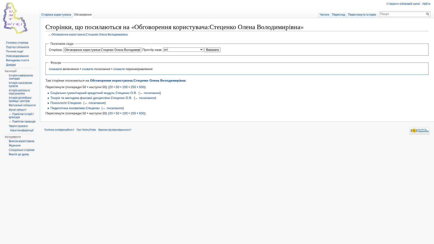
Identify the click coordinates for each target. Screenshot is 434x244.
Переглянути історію (362, 14)
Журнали (15, 145)
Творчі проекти (18, 126)
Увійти (426, 3)
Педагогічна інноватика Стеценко (75, 108)
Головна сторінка (17, 42)
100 (125, 87)
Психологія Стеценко (66, 103)
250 (133, 87)
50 (117, 87)
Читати (324, 14)
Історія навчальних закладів (21, 77)
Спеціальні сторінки (22, 150)
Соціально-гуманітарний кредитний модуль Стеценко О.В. (93, 93)
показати (55, 69)
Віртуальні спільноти (22, 105)
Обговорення (83, 14)
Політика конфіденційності (59, 129)
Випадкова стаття (17, 60)
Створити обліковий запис (403, 3)
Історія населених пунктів (20, 84)
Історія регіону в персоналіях (19, 92)
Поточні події (14, 51)
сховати (87, 69)
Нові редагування (17, 56)
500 (141, 87)
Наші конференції (21, 130)
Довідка (11, 64)
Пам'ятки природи (23, 121)
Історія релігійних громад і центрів (20, 99)
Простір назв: (152, 50)
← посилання (150, 93)
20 (111, 87)
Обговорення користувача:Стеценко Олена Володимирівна (90, 34)
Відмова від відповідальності (114, 129)
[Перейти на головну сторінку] (20, 18)
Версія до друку (19, 154)
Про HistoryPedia (86, 129)
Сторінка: (56, 50)
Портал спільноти (17, 47)
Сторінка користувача (56, 14)
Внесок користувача (21, 141)
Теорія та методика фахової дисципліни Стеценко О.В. (91, 98)
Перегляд (338, 14)
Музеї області (17, 109)
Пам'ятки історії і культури (21, 116)
